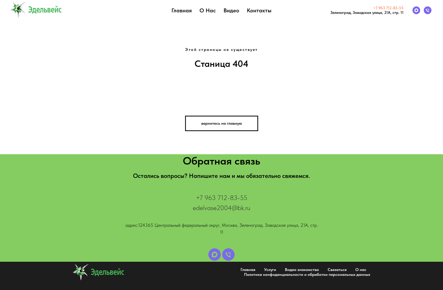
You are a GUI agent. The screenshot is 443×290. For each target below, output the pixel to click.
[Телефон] (427, 10)
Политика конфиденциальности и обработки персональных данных (307, 274)
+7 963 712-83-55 (388, 8)
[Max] (214, 254)
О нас (207, 10)
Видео (231, 10)
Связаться (337, 269)
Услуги (270, 269)
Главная (182, 10)
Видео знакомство (302, 269)
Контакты (259, 10)
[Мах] (416, 10)
